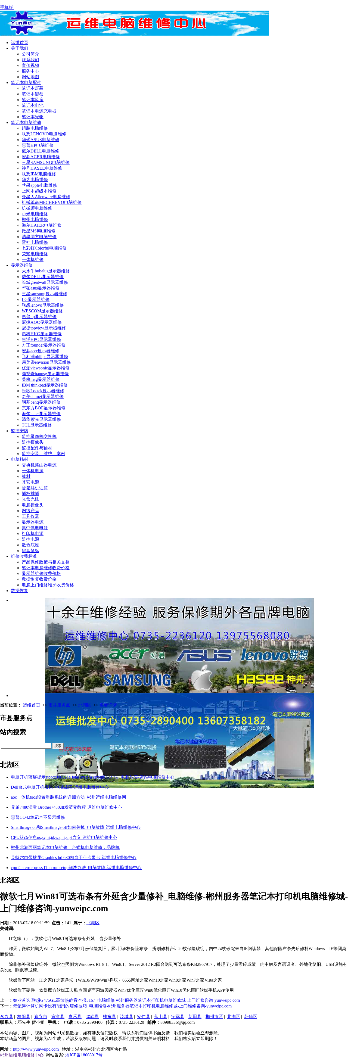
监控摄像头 (33, 442)
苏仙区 (250, 1016)
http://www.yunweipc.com (36, 1049)
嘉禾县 (75, 1016)
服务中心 (30, 71)
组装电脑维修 (35, 128)
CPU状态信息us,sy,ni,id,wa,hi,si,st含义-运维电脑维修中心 (64, 837)
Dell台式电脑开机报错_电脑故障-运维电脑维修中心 (60, 787)
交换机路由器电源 (39, 465)
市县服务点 (59, 705)
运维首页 (19, 42)
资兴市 (40, 1016)
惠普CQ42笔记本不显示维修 (38, 817)
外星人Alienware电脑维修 (46, 196)
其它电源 (30, 482)
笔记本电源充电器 (39, 111)
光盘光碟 (30, 499)
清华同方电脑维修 (39, 236)
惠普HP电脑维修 (38, 145)
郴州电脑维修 (35, 219)
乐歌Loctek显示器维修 (43, 390)
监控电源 (30, 539)
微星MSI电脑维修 (38, 231)
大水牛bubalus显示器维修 (46, 271)
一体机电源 (33, 470)
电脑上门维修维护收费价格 (48, 585)
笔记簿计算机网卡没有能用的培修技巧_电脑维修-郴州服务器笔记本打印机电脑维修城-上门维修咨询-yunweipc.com (122, 1006)
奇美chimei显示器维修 (43, 396)
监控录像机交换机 (39, 436)
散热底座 (30, 545)
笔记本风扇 (33, 99)
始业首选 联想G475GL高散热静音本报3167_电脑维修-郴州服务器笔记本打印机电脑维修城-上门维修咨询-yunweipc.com (126, 1000)
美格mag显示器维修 (41, 379)
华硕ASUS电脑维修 (40, 139)
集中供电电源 (35, 527)
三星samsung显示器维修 (44, 293)
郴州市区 (214, 1016)
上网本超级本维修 (39, 191)
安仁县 (143, 1016)
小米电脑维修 (35, 213)
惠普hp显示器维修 (39, 316)
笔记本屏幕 (33, 88)
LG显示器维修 (35, 299)
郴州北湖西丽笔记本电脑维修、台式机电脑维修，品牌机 (65, 847)
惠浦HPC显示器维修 (41, 339)
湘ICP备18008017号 (83, 1055)
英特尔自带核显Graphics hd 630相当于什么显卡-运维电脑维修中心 (73, 857)
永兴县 (6, 1016)
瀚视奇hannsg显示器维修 (45, 373)
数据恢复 (19, 590)
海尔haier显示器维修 (41, 413)
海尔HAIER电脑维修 (41, 225)
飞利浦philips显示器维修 (45, 356)
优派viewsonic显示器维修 (46, 368)
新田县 (194, 1016)
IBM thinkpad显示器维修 (45, 385)
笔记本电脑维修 (26, 122)
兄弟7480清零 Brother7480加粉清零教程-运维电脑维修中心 (66, 807)
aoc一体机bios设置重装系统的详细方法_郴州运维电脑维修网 (68, 797)
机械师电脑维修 (37, 208)
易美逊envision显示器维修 (46, 362)
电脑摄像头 (33, 505)
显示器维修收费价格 (41, 573)
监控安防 (19, 430)
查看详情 (108, 705)
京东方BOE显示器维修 (44, 408)
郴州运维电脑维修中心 (22, 1055)
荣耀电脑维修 (35, 253)
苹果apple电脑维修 (39, 185)
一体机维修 (33, 259)
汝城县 (126, 1016)
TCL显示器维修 (37, 425)
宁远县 (177, 1016)
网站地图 (30, 76)
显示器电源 (33, 522)
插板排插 (30, 493)
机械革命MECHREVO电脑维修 (52, 202)
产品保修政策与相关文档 (46, 562)
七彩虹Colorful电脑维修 (44, 248)
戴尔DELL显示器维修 (43, 276)
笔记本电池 (33, 105)
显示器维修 (22, 265)
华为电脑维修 (35, 179)
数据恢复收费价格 (39, 579)
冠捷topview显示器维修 (44, 328)
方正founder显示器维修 (44, 345)
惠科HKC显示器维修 (42, 333)
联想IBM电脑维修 (39, 174)
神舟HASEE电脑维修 (42, 168)
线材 (26, 476)
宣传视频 (30, 65)
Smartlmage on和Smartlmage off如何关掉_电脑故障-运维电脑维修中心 (76, 827)
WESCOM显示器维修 (42, 311)
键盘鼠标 (30, 550)
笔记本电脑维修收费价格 (46, 567)
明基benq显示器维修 (41, 402)
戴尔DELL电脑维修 (40, 151)
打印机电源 (33, 533)
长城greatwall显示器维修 (45, 282)
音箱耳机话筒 (35, 488)
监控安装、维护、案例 (43, 453)
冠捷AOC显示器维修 (42, 322)
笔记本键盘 (33, 94)
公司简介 (30, 54)
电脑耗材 (19, 459)
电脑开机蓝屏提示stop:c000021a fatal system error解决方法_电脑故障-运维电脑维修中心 (92, 777)
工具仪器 (30, 516)
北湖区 (84, 705)
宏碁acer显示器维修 (40, 350)
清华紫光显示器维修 (41, 419)
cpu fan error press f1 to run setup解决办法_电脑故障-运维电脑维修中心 (76, 867)
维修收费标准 (24, 556)
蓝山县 (160, 1016)
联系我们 (30, 59)
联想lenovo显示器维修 (43, 305)
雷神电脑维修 (35, 242)
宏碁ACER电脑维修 (41, 156)
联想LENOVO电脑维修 (44, 134)
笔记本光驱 (33, 116)
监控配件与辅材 (37, 448)
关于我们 (19, 48)
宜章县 (57, 1016)
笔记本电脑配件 (26, 82)
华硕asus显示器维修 (41, 288)
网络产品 (30, 510)
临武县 (92, 1016)
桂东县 (109, 1016)
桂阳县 (23, 1016)
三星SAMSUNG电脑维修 (46, 162)
